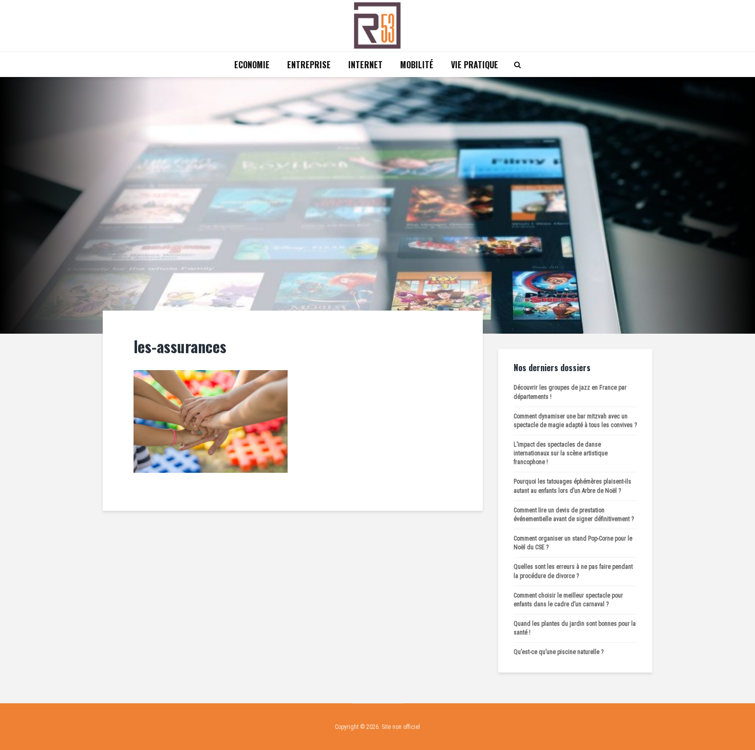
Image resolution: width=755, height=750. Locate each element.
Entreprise (309, 65)
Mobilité (416, 65)
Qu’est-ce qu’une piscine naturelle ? (558, 652)
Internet (365, 65)
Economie (252, 65)
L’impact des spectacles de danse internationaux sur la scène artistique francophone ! (561, 453)
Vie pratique (474, 65)
